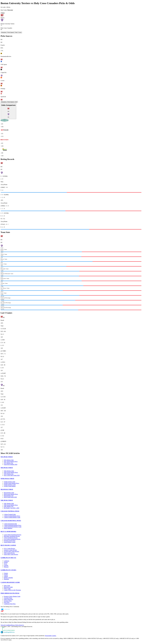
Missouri (6, 566)
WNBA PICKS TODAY (7, 478)
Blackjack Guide (8, 587)
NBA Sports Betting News (11, 472)
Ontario (6, 573)
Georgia (6, 565)
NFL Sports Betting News (11, 461)
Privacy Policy (15, 625)
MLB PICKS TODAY (7, 489)
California (6, 561)
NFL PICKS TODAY (7, 457)
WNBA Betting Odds (9, 481)
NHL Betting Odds (9, 503)
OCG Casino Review (9, 548)
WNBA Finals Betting (10, 486)
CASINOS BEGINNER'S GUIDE (10, 582)
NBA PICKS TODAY (7, 467)
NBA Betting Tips (8, 474)
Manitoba (6, 579)
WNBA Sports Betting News (11, 483)
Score (20, 32)
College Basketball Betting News (12, 525)
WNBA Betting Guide (10, 484)
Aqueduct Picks (8, 598)
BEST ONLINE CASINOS (8, 545)
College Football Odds (10, 514)
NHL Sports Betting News (11, 505)
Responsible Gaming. (50, 635)
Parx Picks (6, 602)
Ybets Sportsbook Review (11, 537)
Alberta (6, 576)
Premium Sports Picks (9, 540)
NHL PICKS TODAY (7, 500)
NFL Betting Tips (8, 463)
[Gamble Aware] (71, 629)
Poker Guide (7, 588)
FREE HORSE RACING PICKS (10, 593)
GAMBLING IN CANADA (8, 570)
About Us (21, 625)
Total (16, 32)
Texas (5, 564)
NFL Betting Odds (9, 460)
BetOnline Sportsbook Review (12, 536)
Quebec (6, 574)
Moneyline (3, 32)
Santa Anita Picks (8, 599)
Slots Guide (7, 585)
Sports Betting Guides (9, 542)
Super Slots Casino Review (11, 554)
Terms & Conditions (6, 625)
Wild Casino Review (9, 553)
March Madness (8, 528)
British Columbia (8, 577)
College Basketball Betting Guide (12, 526)
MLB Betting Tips (8, 495)
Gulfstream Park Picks (10, 603)
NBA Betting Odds (9, 471)
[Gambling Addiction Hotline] (71, 632)
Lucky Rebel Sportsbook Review (12, 534)
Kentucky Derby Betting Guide (12, 596)
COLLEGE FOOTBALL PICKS (10, 511)
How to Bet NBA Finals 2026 (12, 475)
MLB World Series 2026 (10, 497)
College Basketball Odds (10, 523)
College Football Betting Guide (12, 517)
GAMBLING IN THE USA (8, 557)
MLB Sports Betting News (11, 494)
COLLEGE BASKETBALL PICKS (11, 520)
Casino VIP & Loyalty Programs (12, 590)
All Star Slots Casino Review (11, 551)
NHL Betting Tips (8, 506)
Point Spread (10, 32)
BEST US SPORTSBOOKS (8, 531)
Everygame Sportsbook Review (12, 539)
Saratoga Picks (8, 601)
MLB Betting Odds (9, 492)
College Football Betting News (12, 516)
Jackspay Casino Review (10, 550)
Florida (6, 562)
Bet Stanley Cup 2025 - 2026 (11, 508)
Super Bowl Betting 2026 (10, 464)
